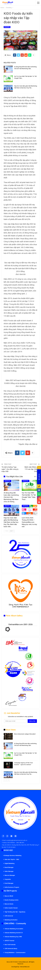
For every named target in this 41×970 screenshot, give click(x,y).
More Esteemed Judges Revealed (24, 734)
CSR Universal (9, 916)
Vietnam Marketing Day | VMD (13, 936)
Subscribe (32, 721)
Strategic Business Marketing (12, 855)
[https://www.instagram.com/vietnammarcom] (39, 498)
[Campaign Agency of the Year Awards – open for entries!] (8, 765)
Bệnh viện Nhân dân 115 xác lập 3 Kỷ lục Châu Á (32, 469)
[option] (20, 756)
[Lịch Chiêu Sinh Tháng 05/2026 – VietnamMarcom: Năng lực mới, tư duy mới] (29, 510)
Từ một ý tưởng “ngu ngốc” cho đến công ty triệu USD (10, 469)
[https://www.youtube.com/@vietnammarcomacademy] (39, 502)
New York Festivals (10, 944)
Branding (7, 27)
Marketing (7, 480)
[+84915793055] (39, 486)
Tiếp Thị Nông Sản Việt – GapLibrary (15, 912)
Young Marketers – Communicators (15, 952)
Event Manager (9, 883)
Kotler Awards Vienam (11, 908)
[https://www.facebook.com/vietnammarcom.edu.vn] (39, 490)
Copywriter (8, 879)
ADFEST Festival (9, 940)
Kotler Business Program (12, 887)
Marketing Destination (11, 920)
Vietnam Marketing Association (14, 928)
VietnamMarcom (25, 966)
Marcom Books (9, 904)
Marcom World (9, 896)
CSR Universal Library (11, 948)
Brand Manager (9, 867)
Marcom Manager (10, 875)
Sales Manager (9, 871)
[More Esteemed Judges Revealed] (8, 736)
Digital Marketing (9, 863)
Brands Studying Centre (11, 900)
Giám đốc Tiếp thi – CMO (12, 859)
